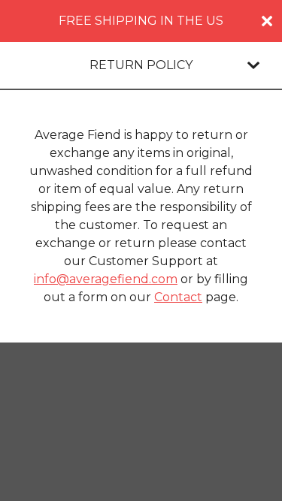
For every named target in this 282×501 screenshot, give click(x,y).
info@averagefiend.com (105, 279)
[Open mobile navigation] (253, 65)
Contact (178, 297)
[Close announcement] (267, 21)
